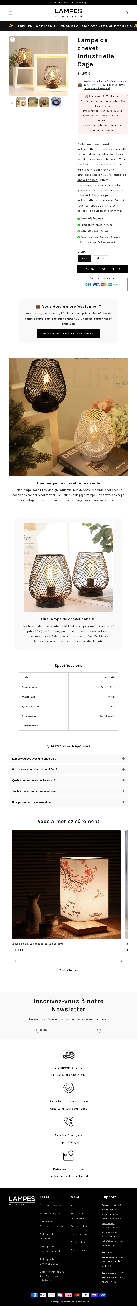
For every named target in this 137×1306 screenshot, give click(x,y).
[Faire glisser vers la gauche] (12, 102)
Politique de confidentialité (49, 1261)
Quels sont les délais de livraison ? (33, 780)
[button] (11, 13)
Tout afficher (68, 970)
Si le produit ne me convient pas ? (33, 802)
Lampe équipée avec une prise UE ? (34, 758)
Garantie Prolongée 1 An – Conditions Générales (52, 1276)
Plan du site (78, 1250)
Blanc (100, 258)
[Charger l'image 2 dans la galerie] (33, 102)
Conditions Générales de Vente (52, 1224)
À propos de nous (51, 1205)
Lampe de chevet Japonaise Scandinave (38, 943)
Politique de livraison (47, 1236)
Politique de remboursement (50, 1249)
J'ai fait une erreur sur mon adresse (34, 791)
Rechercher (78, 1242)
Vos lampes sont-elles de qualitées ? (34, 769)
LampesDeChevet (61, 1302)
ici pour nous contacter (112, 1223)
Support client (80, 1226)
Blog (73, 1205)
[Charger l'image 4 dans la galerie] (56, 102)
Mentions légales (50, 1213)
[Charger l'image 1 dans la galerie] (21, 102)
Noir (84, 258)
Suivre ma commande (78, 1215)
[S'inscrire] (96, 1030)
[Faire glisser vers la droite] (65, 102)
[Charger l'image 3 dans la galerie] (44, 102)
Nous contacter (80, 1234)
